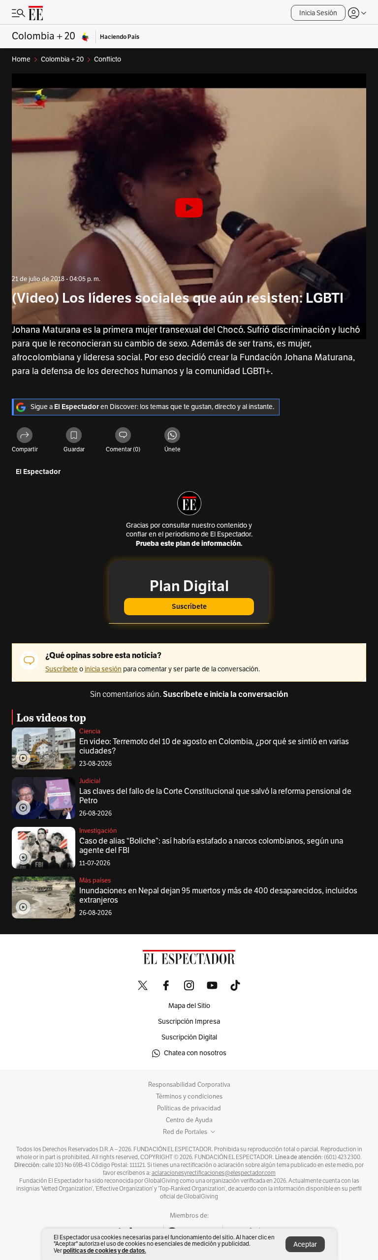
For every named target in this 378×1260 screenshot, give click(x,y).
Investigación (98, 831)
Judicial (89, 781)
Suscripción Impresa (189, 1021)
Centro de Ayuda (189, 1120)
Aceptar (305, 1244)
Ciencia (89, 731)
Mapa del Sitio (189, 1006)
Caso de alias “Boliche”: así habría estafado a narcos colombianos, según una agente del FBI (211, 845)
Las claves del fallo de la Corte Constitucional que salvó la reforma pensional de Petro (215, 796)
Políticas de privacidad (189, 1108)
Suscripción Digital (189, 1037)
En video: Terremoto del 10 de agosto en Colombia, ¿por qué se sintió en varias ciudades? (214, 746)
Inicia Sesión (318, 13)
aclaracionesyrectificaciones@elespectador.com (214, 1172)
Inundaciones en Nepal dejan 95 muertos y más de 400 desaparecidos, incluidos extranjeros (218, 895)
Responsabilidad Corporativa (189, 1084)
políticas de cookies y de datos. (104, 1250)
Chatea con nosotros (195, 1053)
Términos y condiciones (189, 1096)
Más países (95, 880)
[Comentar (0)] (123, 435)
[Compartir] (24, 435)
